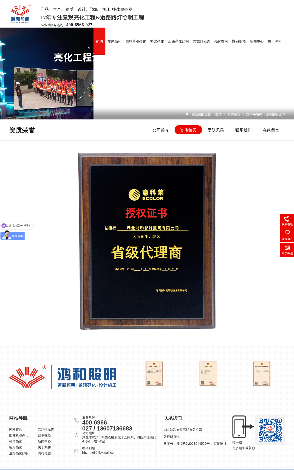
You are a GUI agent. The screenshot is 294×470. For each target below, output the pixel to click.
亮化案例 (221, 41)
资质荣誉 (234, 114)
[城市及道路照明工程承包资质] (154, 374)
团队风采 (216, 130)
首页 (218, 114)
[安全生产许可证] (208, 374)
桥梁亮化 (157, 41)
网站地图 (44, 453)
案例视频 (239, 41)
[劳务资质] (262, 374)
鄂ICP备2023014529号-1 (194, 443)
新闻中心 (257, 41)
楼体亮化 (114, 41)
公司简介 (161, 130)
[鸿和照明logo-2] (62, 377)
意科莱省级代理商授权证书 (265, 114)
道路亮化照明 (178, 41)
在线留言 (271, 130)
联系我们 (243, 130)
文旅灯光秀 (201, 41)
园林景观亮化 (135, 41)
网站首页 (15, 429)
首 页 (99, 41)
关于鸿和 (275, 41)
